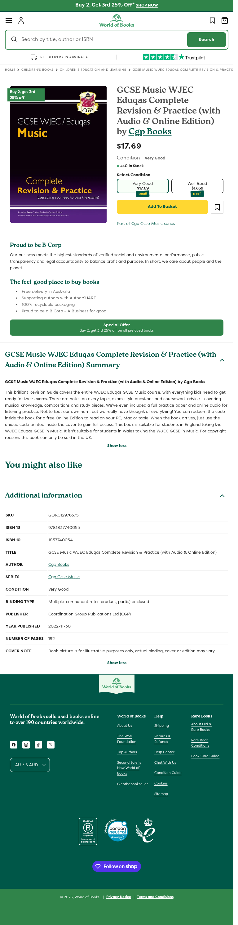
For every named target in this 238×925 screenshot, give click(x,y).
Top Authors (127, 752)
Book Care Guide (205, 756)
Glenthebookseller (132, 784)
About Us (124, 725)
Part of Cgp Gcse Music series (146, 223)
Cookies (161, 783)
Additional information (43, 496)
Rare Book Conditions (200, 743)
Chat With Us (165, 762)
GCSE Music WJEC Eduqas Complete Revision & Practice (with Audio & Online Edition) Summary (110, 360)
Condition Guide (168, 773)
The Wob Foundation (126, 739)
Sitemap (161, 794)
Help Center (164, 752)
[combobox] (116, 40)
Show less (116, 445)
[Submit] (14, 40)
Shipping (161, 725)
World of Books (87, 897)
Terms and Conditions (155, 897)
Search (206, 39)
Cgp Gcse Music (64, 576)
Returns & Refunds (162, 739)
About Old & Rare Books (201, 726)
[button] (8, 20)
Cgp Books (150, 132)
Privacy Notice (118, 897)
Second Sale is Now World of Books (129, 768)
